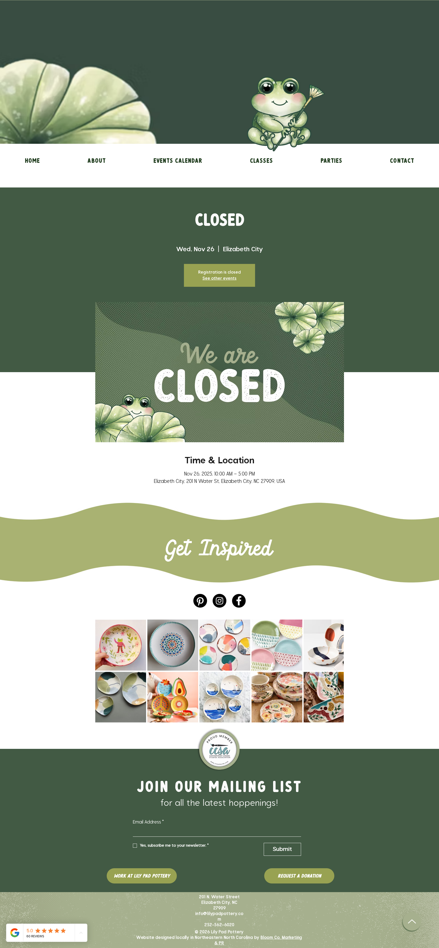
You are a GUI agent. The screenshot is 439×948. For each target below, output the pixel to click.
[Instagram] (219, 601)
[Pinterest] (200, 601)
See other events (219, 278)
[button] (96, 160)
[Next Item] (335, 671)
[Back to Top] (412, 921)
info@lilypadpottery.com (219, 916)
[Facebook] (239, 601)
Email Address (148, 822)
